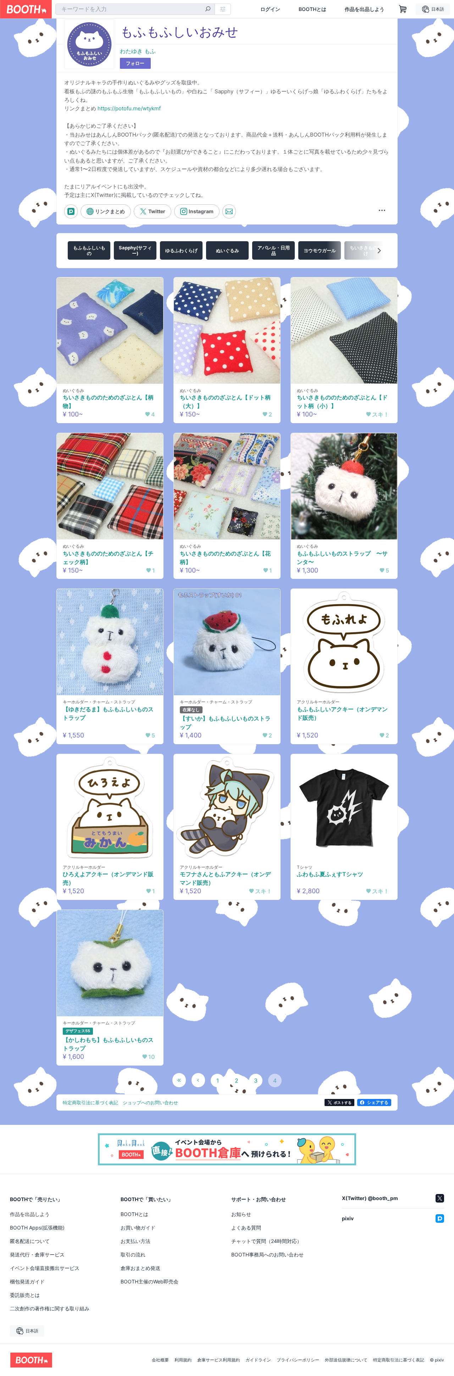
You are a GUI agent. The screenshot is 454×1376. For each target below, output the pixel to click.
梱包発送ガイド (27, 1281)
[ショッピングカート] (403, 9)
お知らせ (241, 1214)
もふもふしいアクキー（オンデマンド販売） (342, 713)
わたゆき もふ (138, 51)
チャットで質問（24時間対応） (266, 1241)
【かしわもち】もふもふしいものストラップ (108, 1044)
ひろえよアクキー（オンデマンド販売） (108, 878)
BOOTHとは (312, 9)
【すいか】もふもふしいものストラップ (225, 722)
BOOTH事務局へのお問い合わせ (267, 1254)
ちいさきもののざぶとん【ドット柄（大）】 (225, 401)
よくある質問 (246, 1228)
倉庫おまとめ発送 (140, 1268)
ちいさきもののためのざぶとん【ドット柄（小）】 (342, 401)
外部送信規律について (346, 1360)
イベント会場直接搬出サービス (44, 1268)
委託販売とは (25, 1295)
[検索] (208, 10)
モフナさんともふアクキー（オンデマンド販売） (225, 878)
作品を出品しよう (364, 9)
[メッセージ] (229, 211)
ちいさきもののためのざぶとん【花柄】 (225, 557)
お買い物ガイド (138, 1228)
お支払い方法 (135, 1241)
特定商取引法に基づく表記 (398, 1360)
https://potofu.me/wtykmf (129, 108)
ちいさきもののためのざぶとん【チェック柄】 (108, 557)
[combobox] (135, 9)
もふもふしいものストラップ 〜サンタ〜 (342, 557)
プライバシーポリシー (298, 1360)
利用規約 (183, 1360)
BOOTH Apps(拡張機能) (37, 1228)
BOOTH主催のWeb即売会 (149, 1281)
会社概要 (160, 1360)
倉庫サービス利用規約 (218, 1360)
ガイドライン (258, 1360)
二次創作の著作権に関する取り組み (49, 1308)
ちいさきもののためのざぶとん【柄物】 (108, 401)
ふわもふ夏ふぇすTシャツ (330, 874)
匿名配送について (30, 1241)
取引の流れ (133, 1254)
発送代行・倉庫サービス (37, 1254)
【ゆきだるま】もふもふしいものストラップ (108, 713)
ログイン (270, 9)
